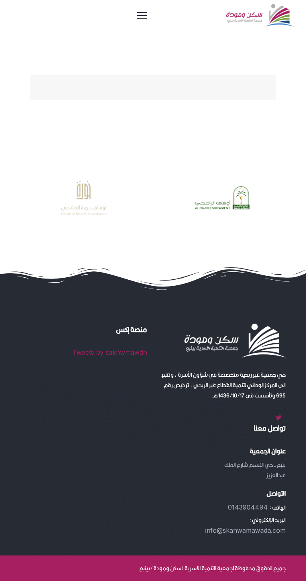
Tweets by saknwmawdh (110, 352)
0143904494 (248, 507)
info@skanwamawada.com (245, 530)
